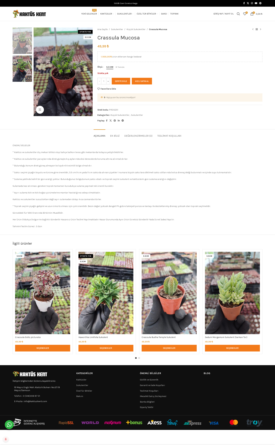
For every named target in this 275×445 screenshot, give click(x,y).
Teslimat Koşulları (149, 390)
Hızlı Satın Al (142, 81)
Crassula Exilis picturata (28, 337)
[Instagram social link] (252, 3)
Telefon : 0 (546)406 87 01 (27, 396)
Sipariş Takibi (146, 407)
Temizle (121, 67)
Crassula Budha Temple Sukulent (159, 337)
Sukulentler (117, 29)
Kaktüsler (81, 379)
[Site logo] (29, 13)
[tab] (99, 134)
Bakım (79, 396)
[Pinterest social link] (260, 3)
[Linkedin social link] (119, 120)
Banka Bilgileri (147, 401)
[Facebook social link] (244, 3)
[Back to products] (257, 29)
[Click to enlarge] (40, 110)
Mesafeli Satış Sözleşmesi (153, 396)
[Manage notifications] (5, 439)
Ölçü (99, 67)
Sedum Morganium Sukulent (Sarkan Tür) (226, 337)
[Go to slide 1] (136, 358)
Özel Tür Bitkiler (84, 390)
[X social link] (248, 3)
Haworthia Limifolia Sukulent (93, 337)
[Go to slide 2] (139, 358)
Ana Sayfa (102, 29)
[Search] (238, 14)
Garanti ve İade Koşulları (152, 385)
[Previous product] (253, 29)
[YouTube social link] (256, 3)
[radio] (109, 67)
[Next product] (260, 29)
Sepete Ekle (121, 81)
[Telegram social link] (123, 120)
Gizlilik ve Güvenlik (149, 379)
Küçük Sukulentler (136, 29)
